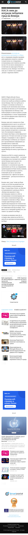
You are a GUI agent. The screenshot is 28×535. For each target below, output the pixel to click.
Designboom (14, 241)
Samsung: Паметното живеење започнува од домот (17, 341)
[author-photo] (14, 300)
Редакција (21, 526)
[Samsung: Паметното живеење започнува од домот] (5, 341)
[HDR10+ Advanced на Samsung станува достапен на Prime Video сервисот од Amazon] (5, 333)
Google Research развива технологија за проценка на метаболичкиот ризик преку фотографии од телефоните (18, 324)
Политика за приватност (10, 526)
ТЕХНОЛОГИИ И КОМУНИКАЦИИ (13, 7)
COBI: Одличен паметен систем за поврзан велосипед (20, 280)
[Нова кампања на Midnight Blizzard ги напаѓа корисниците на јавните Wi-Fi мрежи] (5, 349)
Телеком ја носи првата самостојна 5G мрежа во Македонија (17, 315)
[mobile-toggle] (2, 2)
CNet (7, 241)
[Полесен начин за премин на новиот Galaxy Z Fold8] (5, 469)
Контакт (17, 527)
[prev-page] (2, 363)
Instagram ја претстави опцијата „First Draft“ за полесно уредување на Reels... (17, 477)
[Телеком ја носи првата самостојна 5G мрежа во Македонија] (5, 315)
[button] (26, 2)
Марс (14, 271)
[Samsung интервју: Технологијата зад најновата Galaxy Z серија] (5, 357)
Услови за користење (13, 524)
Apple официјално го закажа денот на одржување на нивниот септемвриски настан (13, 438)
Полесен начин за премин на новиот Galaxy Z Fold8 (18, 468)
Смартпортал (6, 18)
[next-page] (5, 363)
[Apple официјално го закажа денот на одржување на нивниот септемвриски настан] (14, 426)
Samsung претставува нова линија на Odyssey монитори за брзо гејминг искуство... (18, 461)
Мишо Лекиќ (4, 441)
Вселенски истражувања (7, 271)
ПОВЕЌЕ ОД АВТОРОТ (20, 310)
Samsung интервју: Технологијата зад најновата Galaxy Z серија (18, 357)
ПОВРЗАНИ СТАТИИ (7, 310)
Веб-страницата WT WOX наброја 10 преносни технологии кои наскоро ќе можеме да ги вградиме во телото (7, 282)
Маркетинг (11, 527)
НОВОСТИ (4, 7)
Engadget (21, 241)
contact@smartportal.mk (14, 516)
